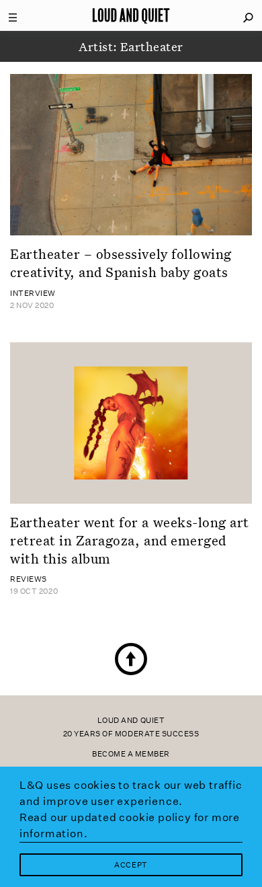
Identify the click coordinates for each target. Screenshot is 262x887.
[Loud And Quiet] (131, 15)
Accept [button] (130, 865)
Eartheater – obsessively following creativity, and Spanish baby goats (121, 262)
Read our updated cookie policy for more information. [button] (129, 825)
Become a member (131, 754)
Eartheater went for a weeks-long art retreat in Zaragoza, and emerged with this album (129, 540)
